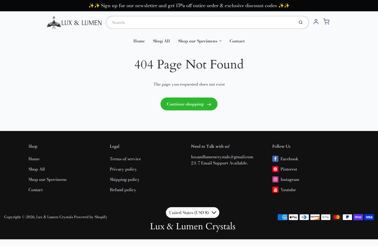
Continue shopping (186, 104)
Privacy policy (123, 169)
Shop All (161, 41)
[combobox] (200, 22)
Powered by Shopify (90, 217)
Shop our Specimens (197, 41)
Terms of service (125, 159)
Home (139, 41)
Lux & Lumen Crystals (54, 217)
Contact (237, 41)
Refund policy (123, 190)
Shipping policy (125, 179)
